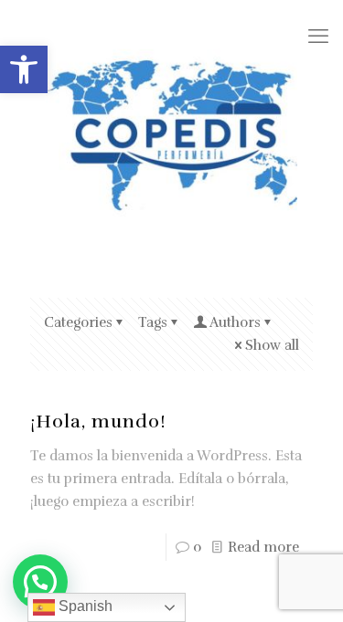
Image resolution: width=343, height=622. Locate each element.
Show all (272, 345)
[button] (24, 69)
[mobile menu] (318, 36)
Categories (78, 322)
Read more (263, 547)
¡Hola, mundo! (98, 421)
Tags (152, 322)
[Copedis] (171, 134)
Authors (235, 322)
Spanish (84, 606)
